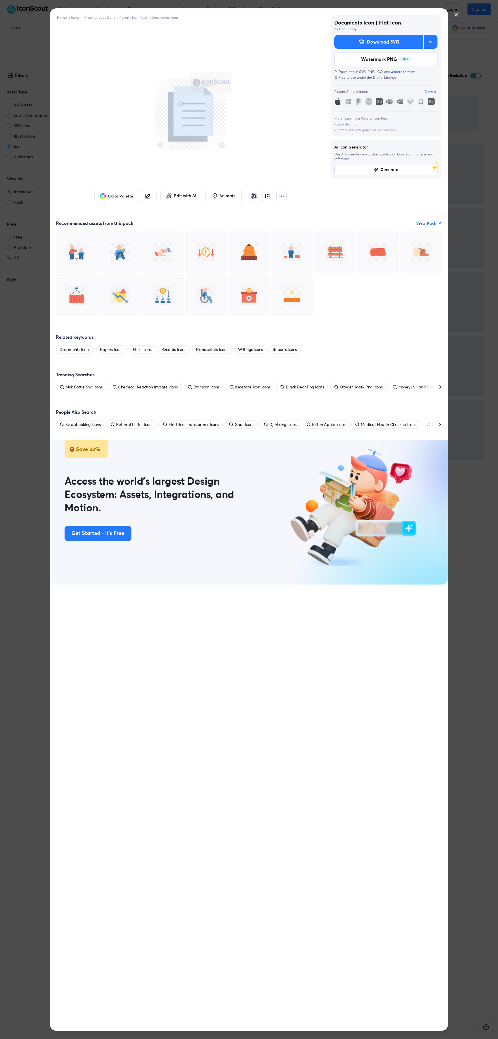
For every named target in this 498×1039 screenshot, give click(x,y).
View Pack (426, 223)
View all (431, 91)
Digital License (384, 77)
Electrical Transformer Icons (194, 424)
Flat (354, 124)
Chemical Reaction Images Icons (148, 387)
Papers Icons (111, 349)
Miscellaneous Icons (99, 17)
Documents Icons (164, 17)
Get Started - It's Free (97, 533)
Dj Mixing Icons (282, 424)
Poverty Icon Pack (133, 17)
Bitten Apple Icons (329, 424)
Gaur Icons (244, 424)
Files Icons (142, 349)
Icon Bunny (347, 29)
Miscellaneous (384, 130)
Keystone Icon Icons (252, 387)
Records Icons (173, 349)
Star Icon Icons (206, 387)
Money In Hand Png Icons (421, 387)
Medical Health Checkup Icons (388, 424)
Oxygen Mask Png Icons (361, 387)
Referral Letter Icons (134, 424)
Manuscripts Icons (212, 349)
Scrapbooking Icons (83, 424)
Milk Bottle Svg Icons (84, 387)
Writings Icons (250, 349)
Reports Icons (285, 349)
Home (62, 17)
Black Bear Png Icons (305, 387)
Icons (75, 17)
